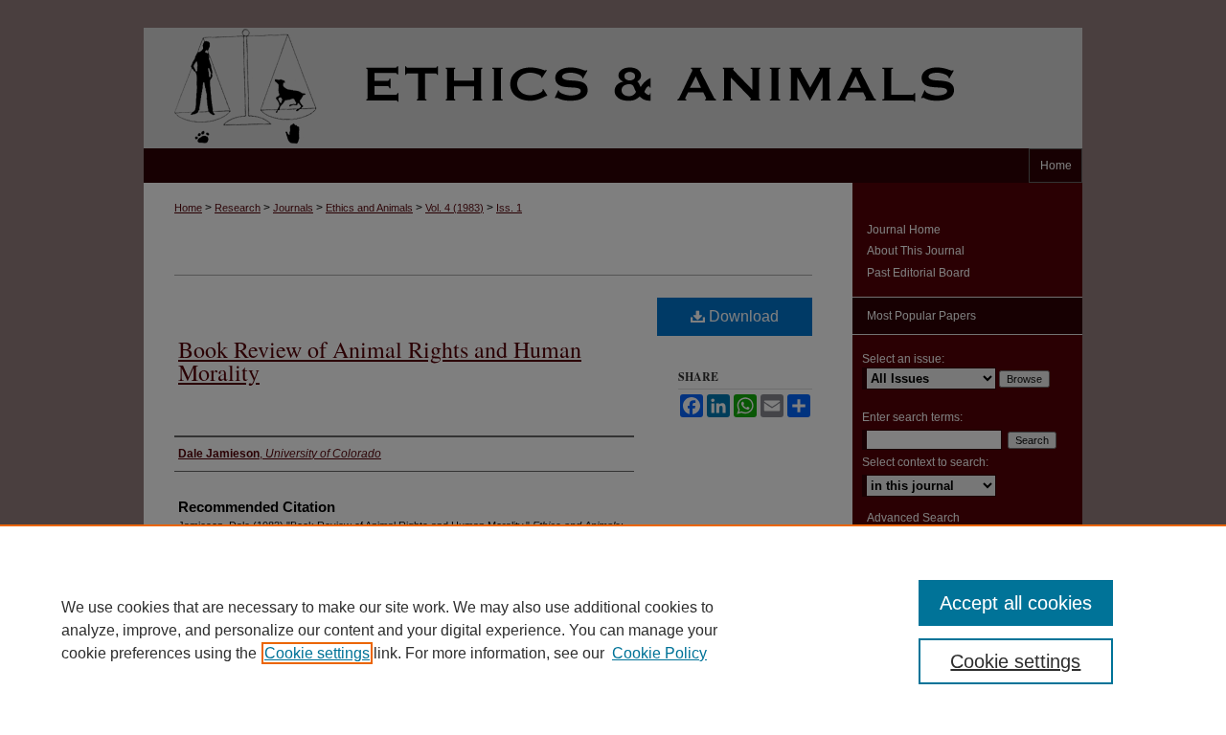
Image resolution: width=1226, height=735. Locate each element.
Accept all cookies (1016, 602)
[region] (613, 629)
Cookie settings (317, 653)
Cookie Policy (659, 653)
